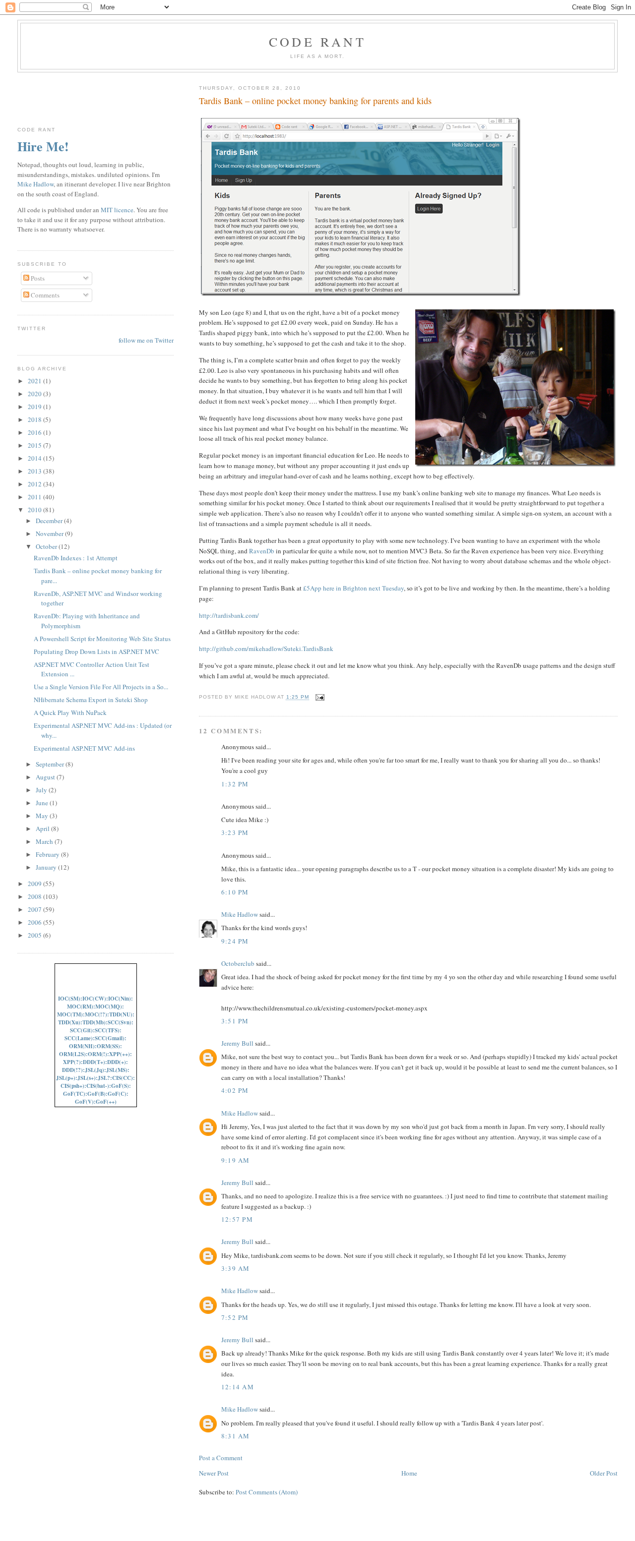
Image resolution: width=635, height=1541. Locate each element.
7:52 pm (235, 1317)
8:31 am (235, 1435)
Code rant (317, 41)
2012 (35, 483)
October (47, 546)
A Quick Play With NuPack (70, 712)
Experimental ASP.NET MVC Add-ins (84, 748)
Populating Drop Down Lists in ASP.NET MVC (96, 651)
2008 (35, 896)
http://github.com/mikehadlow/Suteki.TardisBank (266, 648)
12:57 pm (237, 1219)
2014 (35, 458)
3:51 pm (235, 1020)
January (47, 867)
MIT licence (117, 209)
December (50, 520)
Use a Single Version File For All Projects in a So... (101, 686)
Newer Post (214, 1473)
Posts (37, 278)
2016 (35, 432)
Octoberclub (237, 963)
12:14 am (237, 1386)
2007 (35, 909)
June (43, 802)
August (46, 776)
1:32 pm (235, 783)
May (43, 815)
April (43, 828)
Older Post (604, 1473)
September (50, 764)
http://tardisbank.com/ (229, 615)
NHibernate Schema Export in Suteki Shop (91, 699)
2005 (35, 935)
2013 (35, 471)
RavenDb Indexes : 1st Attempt (76, 557)
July (42, 789)
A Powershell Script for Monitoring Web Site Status (102, 638)
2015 (35, 445)
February (48, 854)
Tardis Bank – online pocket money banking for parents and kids (315, 101)
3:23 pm (235, 832)
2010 (35, 509)
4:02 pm (235, 1090)
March (45, 841)
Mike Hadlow (239, 914)
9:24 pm (235, 941)
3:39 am (235, 1268)
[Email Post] (318, 697)
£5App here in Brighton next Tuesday (353, 588)
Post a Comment (221, 1457)
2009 (35, 883)
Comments (44, 295)
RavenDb (261, 550)
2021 (35, 380)
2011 (35, 496)
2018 (35, 419)
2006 (35, 922)
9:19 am (235, 1160)
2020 (35, 393)
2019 (35, 406)
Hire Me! (43, 146)
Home (409, 1473)
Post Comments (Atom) (267, 1491)
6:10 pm (235, 892)
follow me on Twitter (146, 340)
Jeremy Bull (237, 1043)
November (50, 533)
